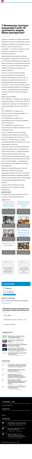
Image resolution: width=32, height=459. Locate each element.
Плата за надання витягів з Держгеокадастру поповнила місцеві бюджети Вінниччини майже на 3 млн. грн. (17, 381)
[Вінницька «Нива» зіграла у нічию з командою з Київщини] (4, 371)
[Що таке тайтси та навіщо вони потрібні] (4, 341)
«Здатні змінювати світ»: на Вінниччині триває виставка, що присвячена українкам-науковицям (16, 375)
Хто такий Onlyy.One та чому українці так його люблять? (17, 353)
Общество (12, 324)
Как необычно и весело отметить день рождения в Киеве (16, 336)
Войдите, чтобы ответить (9, 294)
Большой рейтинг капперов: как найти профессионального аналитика (17, 349)
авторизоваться (6, 303)
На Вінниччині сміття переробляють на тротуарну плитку (17, 387)
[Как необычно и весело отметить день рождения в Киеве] (4, 336)
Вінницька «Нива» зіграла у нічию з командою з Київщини (16, 370)
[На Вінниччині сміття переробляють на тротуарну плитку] (4, 388)
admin (9, 315)
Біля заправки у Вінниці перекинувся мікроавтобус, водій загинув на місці (17, 365)
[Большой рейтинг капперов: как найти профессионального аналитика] (4, 349)
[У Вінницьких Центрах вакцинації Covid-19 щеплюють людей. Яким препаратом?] (16, 13)
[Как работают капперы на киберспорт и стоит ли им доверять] (4, 345)
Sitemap (3, 415)
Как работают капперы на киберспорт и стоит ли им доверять (17, 345)
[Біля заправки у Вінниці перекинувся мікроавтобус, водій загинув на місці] (4, 366)
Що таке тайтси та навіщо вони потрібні (15, 341)
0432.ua (11, 292)
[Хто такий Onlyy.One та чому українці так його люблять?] (4, 353)
